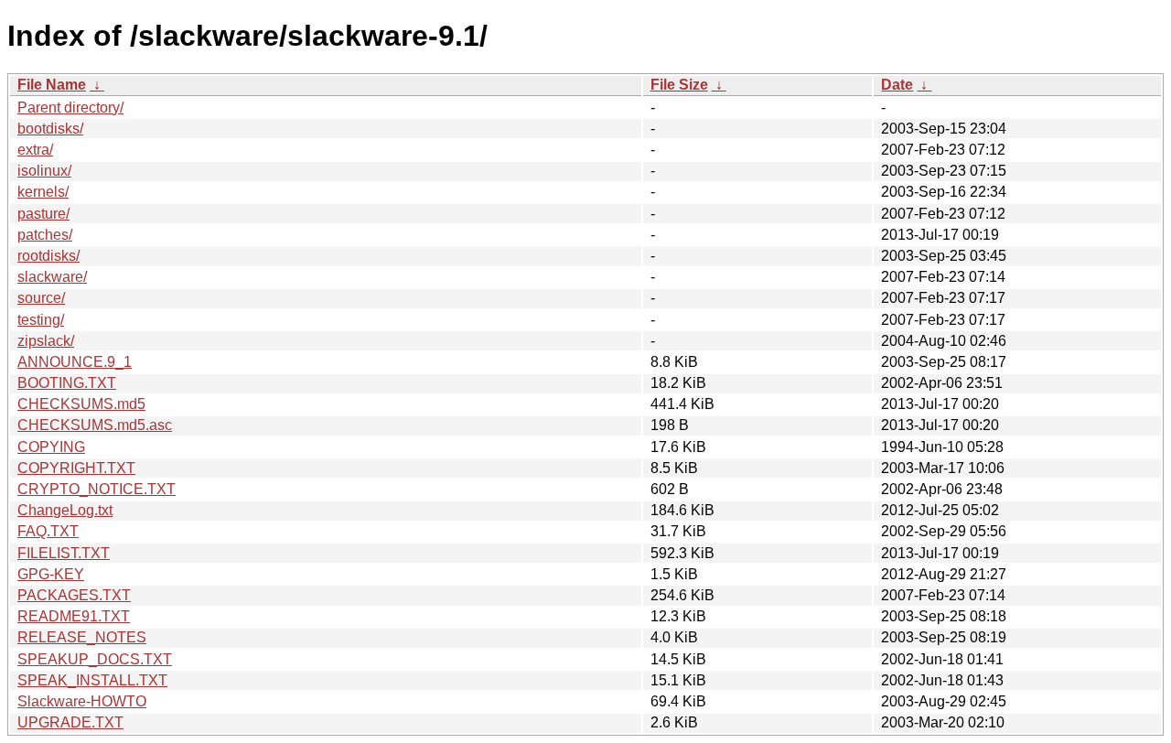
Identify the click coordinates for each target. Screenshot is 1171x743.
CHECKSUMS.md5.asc (94, 425)
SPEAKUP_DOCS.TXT (94, 659)
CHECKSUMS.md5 (81, 404)
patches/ (44, 234)
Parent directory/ (70, 107)
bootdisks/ (50, 128)
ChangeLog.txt (65, 510)
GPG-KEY (50, 574)
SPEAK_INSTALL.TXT (92, 680)
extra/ (35, 149)
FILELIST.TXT (63, 553)
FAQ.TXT (48, 531)
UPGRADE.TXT (70, 722)
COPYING (51, 447)
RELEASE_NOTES (81, 637)
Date (897, 84)
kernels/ (43, 191)
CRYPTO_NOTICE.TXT (96, 489)
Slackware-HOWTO (81, 701)
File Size (679, 84)
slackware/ (52, 277)
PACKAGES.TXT (74, 595)
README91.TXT (73, 616)
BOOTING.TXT (66, 383)
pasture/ (43, 213)
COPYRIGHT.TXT (76, 468)
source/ (41, 298)
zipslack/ (45, 341)
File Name (51, 84)
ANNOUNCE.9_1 (74, 362)
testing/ (40, 320)
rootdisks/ (48, 256)
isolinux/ (44, 170)
